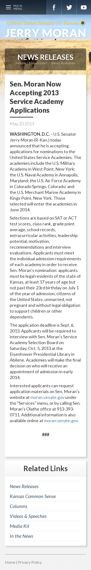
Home (21, 63)
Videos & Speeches (28, 516)
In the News (21, 536)
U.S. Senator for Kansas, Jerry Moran (45, 29)
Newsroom (38, 63)
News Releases (62, 63)
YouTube (83, 7)
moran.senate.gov (47, 397)
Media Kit (19, 526)
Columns (18, 506)
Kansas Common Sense (33, 496)
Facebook (54, 7)
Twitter (69, 7)
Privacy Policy (30, 562)
